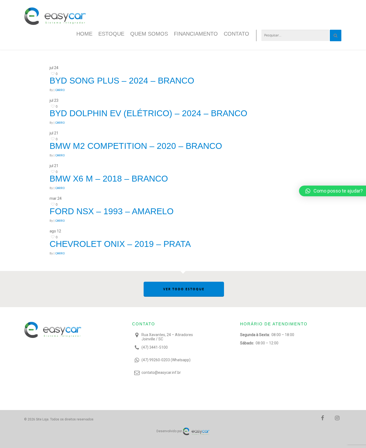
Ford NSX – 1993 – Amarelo (112, 211)
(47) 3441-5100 (154, 347)
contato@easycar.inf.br (161, 372)
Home (84, 34)
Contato (236, 34)
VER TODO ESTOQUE (183, 289)
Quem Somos (149, 34)
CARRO (60, 90)
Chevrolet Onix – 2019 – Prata (120, 244)
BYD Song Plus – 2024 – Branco (122, 80)
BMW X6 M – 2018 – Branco (109, 178)
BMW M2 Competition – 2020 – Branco (136, 146)
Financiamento (196, 34)
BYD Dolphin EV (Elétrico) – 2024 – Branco (148, 113)
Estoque (111, 34)
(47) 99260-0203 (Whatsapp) (166, 360)
